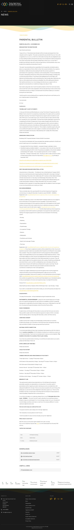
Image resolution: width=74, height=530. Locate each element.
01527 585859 (5, 509)
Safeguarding (28, 503)
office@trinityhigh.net (7, 512)
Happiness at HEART (29, 510)
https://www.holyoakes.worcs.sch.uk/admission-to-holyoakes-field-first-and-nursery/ (38, 163)
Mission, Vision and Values (30, 498)
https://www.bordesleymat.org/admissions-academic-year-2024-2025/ (35, 160)
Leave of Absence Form (30, 505)
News (5, 11)
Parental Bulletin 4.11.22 (27, 469)
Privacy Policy (28, 521)
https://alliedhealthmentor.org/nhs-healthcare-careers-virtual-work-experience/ (40, 276)
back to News (23, 35)
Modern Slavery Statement (30, 516)
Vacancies (27, 512)
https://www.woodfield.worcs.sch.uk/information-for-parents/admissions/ (35, 166)
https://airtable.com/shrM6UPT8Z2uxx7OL (36, 282)
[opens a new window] (58, 4)
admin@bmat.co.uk (47, 155)
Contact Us (27, 514)
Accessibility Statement (30, 518)
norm (38, 423)
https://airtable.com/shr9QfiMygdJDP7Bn (28, 290)
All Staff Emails (28, 507)
